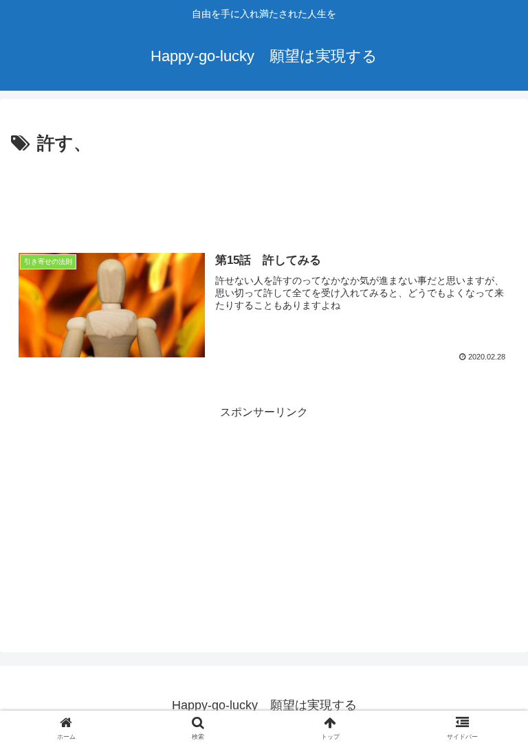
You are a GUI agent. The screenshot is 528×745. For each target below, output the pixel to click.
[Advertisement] (264, 196)
